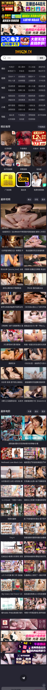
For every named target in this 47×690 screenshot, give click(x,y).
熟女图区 (31, 100)
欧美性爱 (42, 86)
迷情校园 (11, 109)
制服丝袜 (11, 90)
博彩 (3, 68)
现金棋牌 (31, 71)
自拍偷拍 (21, 76)
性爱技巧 (42, 109)
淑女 (36, 411)
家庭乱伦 (21, 105)
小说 (3, 107)
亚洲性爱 (11, 86)
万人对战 (31, 67)
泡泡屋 (21, 119)
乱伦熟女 (31, 90)
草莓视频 (31, 115)
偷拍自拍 (21, 86)
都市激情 (11, 105)
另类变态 (42, 90)
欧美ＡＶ (31, 76)
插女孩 (11, 115)
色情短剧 (31, 119)
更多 (43, 199)
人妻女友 (31, 105)
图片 (3, 97)
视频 (3, 78)
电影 (3, 88)
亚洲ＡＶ (11, 76)
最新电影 (5, 411)
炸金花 (21, 71)
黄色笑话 (31, 109)
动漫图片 (42, 96)
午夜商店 (21, 115)
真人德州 (21, 67)
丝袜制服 (21, 80)
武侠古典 (42, 105)
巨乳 (36, 199)
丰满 (29, 411)
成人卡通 (31, 86)
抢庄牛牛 (42, 71)
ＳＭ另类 (42, 80)
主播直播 (31, 80)
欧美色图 (31, 96)
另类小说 (21, 109)
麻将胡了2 (12, 71)
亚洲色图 (21, 96)
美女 (29, 199)
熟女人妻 (11, 80)
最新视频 (5, 199)
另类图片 (42, 100)
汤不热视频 (42, 115)
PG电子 (11, 67)
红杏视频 (11, 119)
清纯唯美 (21, 100)
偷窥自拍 (11, 96)
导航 (3, 116)
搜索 (41, 58)
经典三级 (21, 90)
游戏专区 (42, 67)
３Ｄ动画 (42, 76)
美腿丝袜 (11, 100)
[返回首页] (43, 685)
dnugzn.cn (23, 51)
